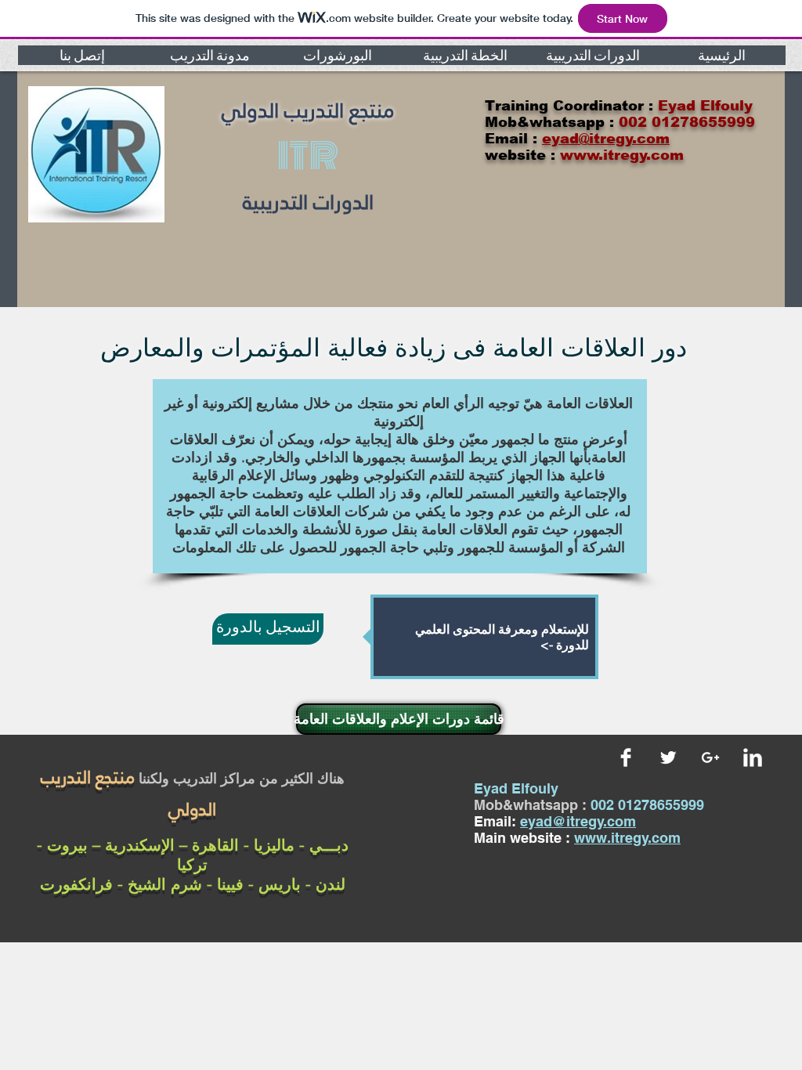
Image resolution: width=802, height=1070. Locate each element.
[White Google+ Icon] (710, 757)
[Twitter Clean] (668, 757)
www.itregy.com (627, 838)
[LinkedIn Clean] (752, 757)
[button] (82, 55)
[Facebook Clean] (625, 757)
